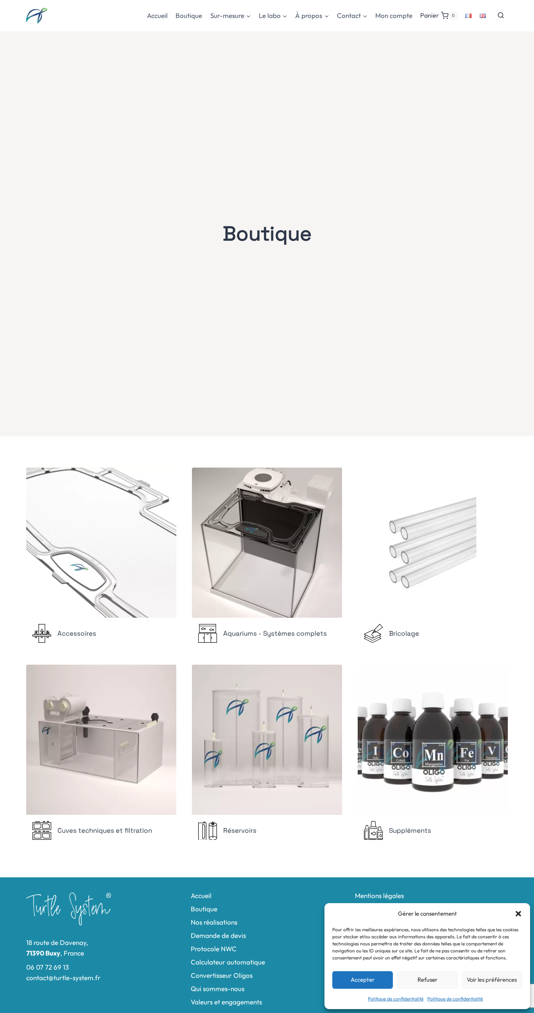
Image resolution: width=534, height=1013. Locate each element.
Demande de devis (218, 935)
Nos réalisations (214, 922)
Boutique (189, 15)
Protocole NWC (214, 949)
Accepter (363, 979)
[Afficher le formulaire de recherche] (501, 16)
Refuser (427, 979)
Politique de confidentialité (395, 999)
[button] (518, 914)
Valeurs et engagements (226, 1002)
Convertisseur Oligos (222, 975)
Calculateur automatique (228, 962)
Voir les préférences (492, 979)
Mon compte (393, 15)
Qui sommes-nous (217, 988)
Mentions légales (379, 895)
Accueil (157, 15)
